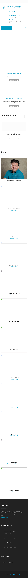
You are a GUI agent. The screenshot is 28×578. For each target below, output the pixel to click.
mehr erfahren (14, 80)
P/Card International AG (15, 574)
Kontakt (6, 28)
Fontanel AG (17, 573)
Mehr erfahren (14, 138)
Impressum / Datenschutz (7, 562)
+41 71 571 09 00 (12, 13)
